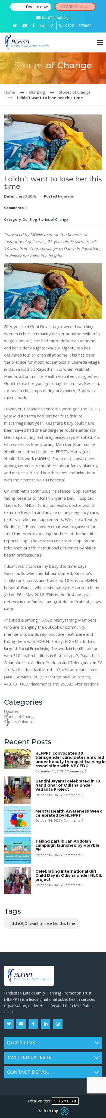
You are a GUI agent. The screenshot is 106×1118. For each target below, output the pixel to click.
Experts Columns (19, 721)
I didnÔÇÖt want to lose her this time (42, 923)
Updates (11, 711)
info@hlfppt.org (55, 17)
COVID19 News (75, 6)
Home (9, 92)
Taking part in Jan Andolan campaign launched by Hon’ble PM (67, 845)
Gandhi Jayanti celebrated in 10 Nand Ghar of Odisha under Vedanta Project (67, 785)
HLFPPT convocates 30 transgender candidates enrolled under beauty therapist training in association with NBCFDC (70, 759)
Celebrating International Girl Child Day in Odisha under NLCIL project (68, 875)
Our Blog (37, 92)
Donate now (37, 6)
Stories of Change (75, 92)
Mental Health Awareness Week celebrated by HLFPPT (68, 813)
